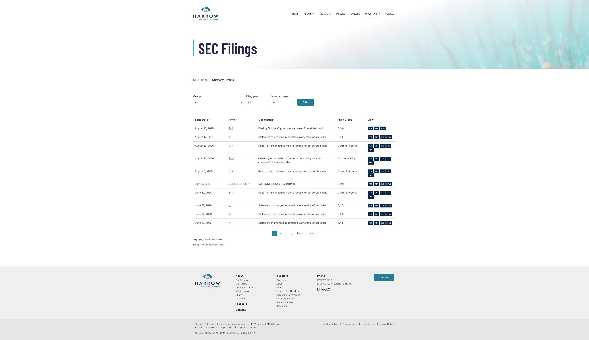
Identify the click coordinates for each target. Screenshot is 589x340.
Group (197, 96)
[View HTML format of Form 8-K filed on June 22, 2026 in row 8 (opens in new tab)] (371, 197)
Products (325, 13)
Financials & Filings (285, 298)
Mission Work (242, 291)
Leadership (241, 298)
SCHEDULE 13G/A (239, 183)
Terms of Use (368, 324)
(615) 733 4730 (324, 280)
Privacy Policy (350, 324)
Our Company (243, 280)
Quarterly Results (223, 80)
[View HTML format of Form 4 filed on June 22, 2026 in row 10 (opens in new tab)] (388, 214)
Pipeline (340, 13)
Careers (355, 13)
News (279, 284)
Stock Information (285, 302)
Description (266, 119)
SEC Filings (200, 80)
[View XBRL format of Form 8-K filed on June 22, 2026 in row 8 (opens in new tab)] (388, 193)
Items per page (279, 96)
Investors (371, 13)
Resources (281, 306)
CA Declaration (330, 324)
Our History (241, 284)
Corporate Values (244, 287)
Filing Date (201, 119)
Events (279, 287)
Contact (390, 13)
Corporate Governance (288, 295)
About (307, 13)
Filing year (252, 96)
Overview (281, 280)
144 (231, 128)
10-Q (231, 158)
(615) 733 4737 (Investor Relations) (334, 284)
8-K (231, 145)
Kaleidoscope (216, 245)
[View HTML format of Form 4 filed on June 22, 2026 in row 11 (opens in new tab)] (388, 223)
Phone (321, 275)
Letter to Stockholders (287, 291)
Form (232, 119)
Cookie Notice (386, 324)
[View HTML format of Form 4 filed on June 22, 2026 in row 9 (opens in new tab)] (388, 205)
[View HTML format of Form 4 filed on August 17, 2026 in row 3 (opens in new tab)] (388, 137)
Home (295, 13)
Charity (239, 295)
